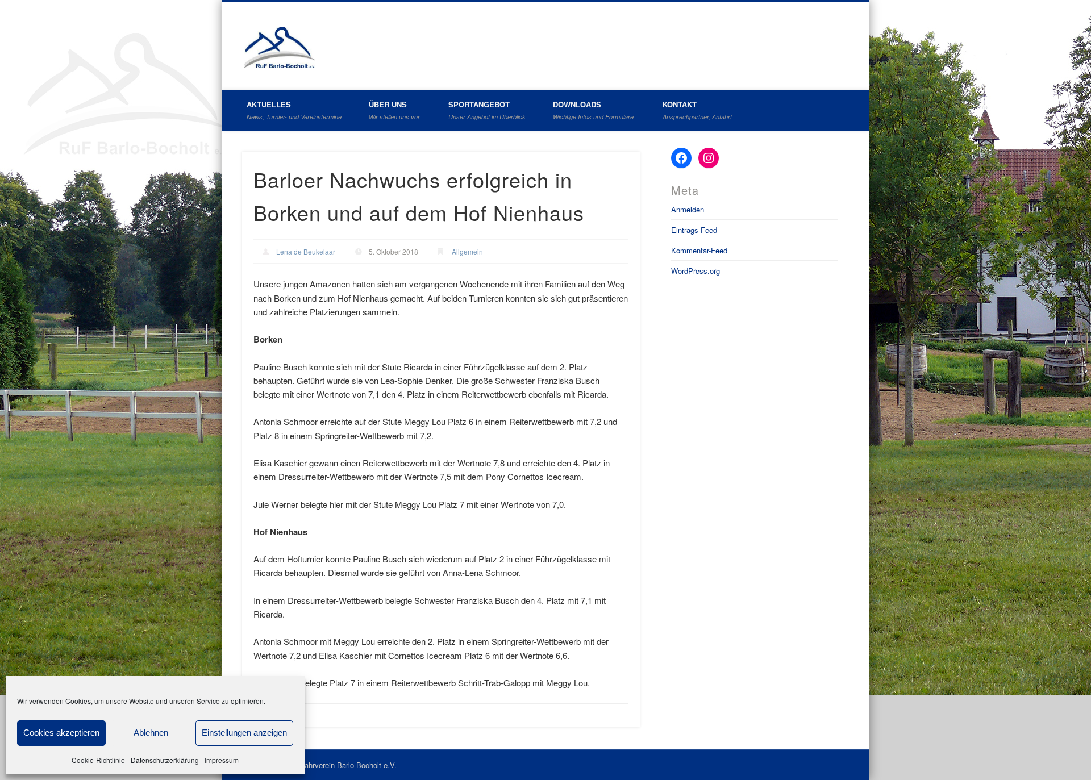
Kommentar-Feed (699, 250)
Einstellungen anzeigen (244, 732)
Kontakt (697, 110)
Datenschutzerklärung (165, 760)
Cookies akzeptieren (61, 732)
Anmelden (687, 209)
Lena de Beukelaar (305, 251)
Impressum (222, 760)
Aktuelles (294, 110)
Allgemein (467, 251)
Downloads (594, 110)
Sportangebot (487, 110)
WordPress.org (695, 270)
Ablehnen (151, 732)
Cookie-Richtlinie (98, 760)
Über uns (395, 110)
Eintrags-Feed (694, 229)
